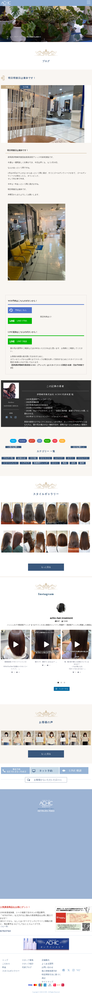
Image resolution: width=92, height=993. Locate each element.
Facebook (22, 441)
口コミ (55, 463)
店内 (73, 463)
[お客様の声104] (85, 744)
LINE (39, 441)
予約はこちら (21, 310)
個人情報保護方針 (49, 971)
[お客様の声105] (74, 744)
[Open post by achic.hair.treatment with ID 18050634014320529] (15, 644)
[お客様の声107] (51, 744)
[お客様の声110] (17, 744)
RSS (55, 441)
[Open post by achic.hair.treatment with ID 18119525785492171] (76, 644)
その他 (25, 87)
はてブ (32, 441)
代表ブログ (27, 967)
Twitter (13, 441)
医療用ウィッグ (40, 463)
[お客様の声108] (40, 744)
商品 (65, 463)
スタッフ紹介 (28, 964)
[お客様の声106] (62, 744)
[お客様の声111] (6, 744)
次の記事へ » (78, 447)
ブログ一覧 (8, 458)
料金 (4, 967)
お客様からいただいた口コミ (48, 780)
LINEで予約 (22, 321)
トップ (5, 960)
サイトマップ (47, 982)
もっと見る (46, 567)
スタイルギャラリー (11, 971)
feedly (62, 441)
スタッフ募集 (28, 960)
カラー (70, 458)
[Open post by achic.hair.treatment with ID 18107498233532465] (46, 644)
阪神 (82, 463)
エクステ (59, 458)
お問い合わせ (47, 967)
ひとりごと (45, 458)
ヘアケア (25, 463)
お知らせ (21, 458)
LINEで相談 (22, 341)
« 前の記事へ (13, 447)
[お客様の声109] (28, 744)
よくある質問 (47, 964)
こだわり (6, 964)
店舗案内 (45, 960)
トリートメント (10, 463)
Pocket (47, 441)
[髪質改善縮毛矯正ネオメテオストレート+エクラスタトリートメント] (79, 524)
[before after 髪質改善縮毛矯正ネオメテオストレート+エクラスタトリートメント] (34, 524)
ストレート (83, 458)
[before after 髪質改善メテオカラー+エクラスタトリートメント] (12, 524)
